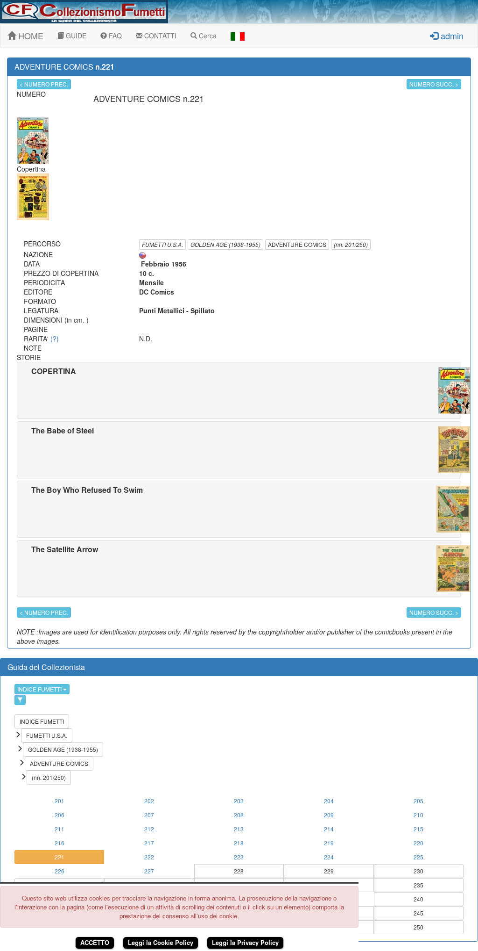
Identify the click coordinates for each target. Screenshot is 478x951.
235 (418, 885)
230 (418, 871)
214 (329, 829)
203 (239, 801)
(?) (54, 338)
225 (418, 857)
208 (239, 815)
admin (451, 35)
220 (418, 843)
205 (418, 801)
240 (418, 899)
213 (239, 829)
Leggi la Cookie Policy (160, 942)
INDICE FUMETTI (40, 689)
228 (239, 871)
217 (149, 843)
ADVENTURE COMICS (297, 244)
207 (149, 815)
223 (239, 857)
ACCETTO (94, 942)
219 (329, 843)
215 (418, 829)
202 (149, 801)
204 (329, 801)
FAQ (114, 35)
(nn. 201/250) (351, 244)
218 (239, 843)
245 (418, 913)
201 (59, 801)
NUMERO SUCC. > (433, 84)
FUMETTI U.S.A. (162, 244)
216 (59, 843)
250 (418, 927)
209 (329, 815)
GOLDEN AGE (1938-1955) (225, 244)
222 (149, 857)
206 (59, 815)
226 (59, 871)
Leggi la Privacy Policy (245, 942)
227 (149, 871)
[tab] (239, 390)
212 (149, 829)
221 (59, 857)
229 (329, 871)
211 (59, 829)
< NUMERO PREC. (44, 84)
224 (329, 857)
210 (418, 815)
